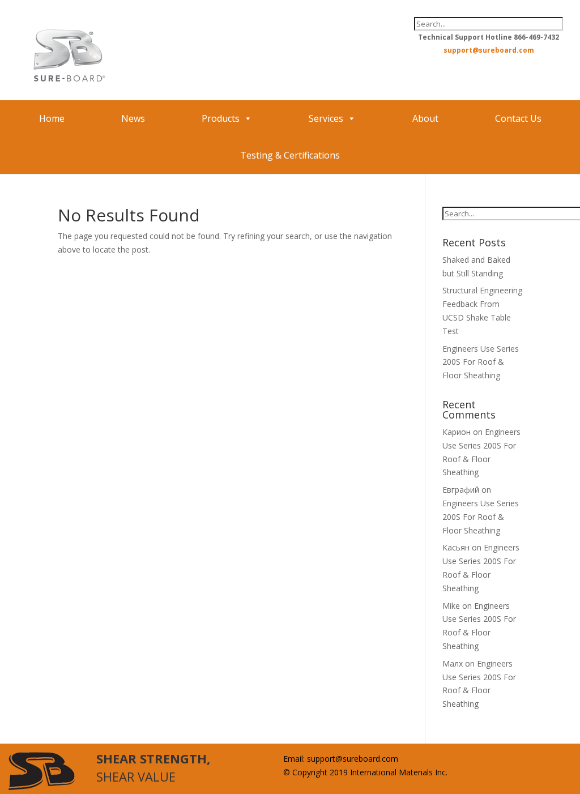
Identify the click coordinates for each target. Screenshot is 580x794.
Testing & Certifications (290, 155)
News (133, 118)
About (425, 118)
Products (221, 118)
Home (52, 118)
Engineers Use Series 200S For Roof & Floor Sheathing (480, 362)
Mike (451, 605)
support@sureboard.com (488, 50)
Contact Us (518, 118)
